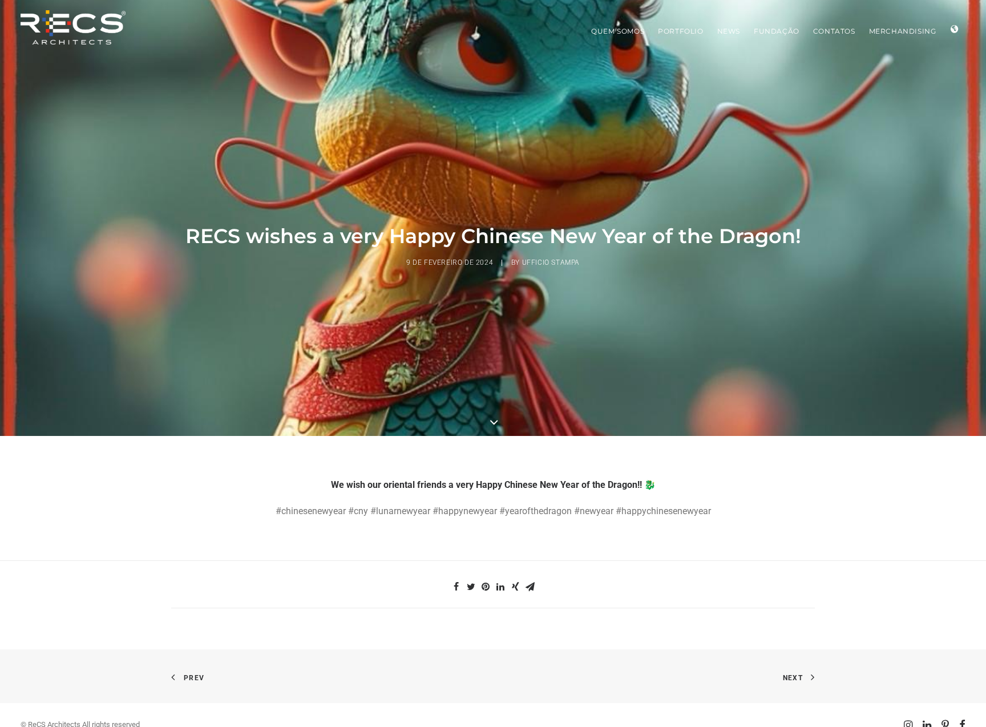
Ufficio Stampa (551, 262)
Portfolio (680, 31)
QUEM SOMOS (617, 31)
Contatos (834, 31)
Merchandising (902, 31)
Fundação (776, 31)
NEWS (728, 31)
